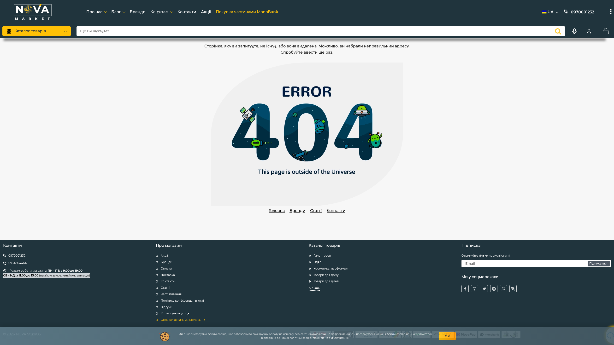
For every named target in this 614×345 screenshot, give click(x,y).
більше (314, 288)
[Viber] (513, 288)
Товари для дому (326, 275)
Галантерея (322, 255)
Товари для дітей (326, 281)
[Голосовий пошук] (574, 31)
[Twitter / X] (484, 288)
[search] (558, 31)
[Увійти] (589, 31)
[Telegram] (493, 288)
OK (447, 336)
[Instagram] (474, 288)
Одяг (317, 262)
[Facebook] (465, 288)
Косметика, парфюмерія (331, 268)
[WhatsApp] (503, 288)
